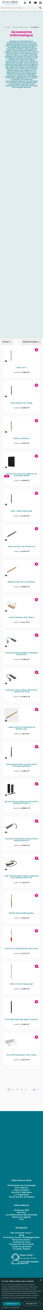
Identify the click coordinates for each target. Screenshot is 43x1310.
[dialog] (21, 1294)
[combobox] (7, 342)
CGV (21, 1219)
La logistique (21, 1195)
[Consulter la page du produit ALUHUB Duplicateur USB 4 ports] (21, 1043)
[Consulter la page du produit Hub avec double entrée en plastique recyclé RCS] (21, 641)
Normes (21, 1213)
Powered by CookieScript (11, 1307)
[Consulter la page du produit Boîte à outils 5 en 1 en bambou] (21, 571)
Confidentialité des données (21, 1215)
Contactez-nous (21, 1242)
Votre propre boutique (21, 1197)
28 (34, 1089)
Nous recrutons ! (21, 1240)
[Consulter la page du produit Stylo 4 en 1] (21, 356)
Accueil (6, 27)
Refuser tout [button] (31, 1303)
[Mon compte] (25, 2)
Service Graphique (21, 1192)
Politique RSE (21, 1210)
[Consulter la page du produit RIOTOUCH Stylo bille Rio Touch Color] (21, 937)
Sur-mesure (21, 1188)
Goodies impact (21, 1249)
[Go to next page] (38, 1089)
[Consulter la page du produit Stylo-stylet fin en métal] (21, 392)
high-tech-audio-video (20, 27)
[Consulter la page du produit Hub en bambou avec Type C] (21, 606)
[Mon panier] (30, 2)
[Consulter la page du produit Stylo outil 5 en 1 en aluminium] (21, 535)
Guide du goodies (21, 1247)
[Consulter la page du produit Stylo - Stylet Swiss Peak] (21, 500)
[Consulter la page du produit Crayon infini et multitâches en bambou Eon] (21, 716)
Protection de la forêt (21, 1244)
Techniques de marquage (21, 1185)
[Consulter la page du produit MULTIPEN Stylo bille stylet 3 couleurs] (21, 1008)
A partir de (21, 372)
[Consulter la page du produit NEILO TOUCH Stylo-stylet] (21, 973)
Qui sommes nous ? (21, 1233)
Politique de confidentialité (11, 1300)
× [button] (40, 1280)
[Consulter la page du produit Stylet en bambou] (21, 427)
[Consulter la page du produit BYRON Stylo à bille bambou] (21, 902)
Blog (21, 1235)
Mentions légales (21, 1217)
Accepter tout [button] (12, 1303)
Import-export (21, 1190)
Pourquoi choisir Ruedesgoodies (21, 1237)
